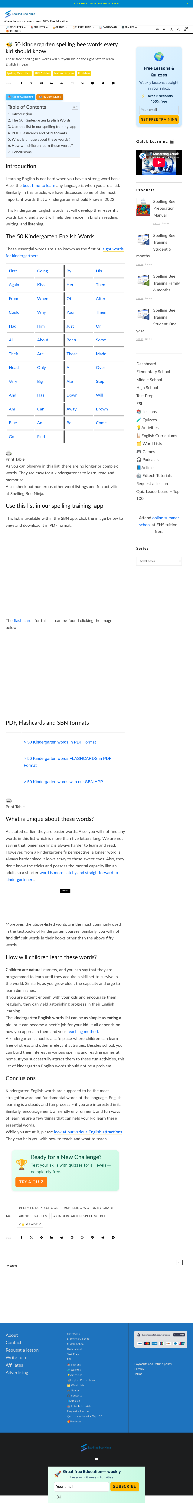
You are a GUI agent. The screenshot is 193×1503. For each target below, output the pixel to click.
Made (101, 354)
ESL (139, 404)
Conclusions (22, 152)
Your (71, 312)
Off (70, 299)
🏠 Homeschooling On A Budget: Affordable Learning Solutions (76, 902)
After (100, 299)
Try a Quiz (31, 1182)
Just (70, 326)
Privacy (139, 1368)
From (13, 299)
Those (72, 354)
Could (14, 312)
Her (70, 285)
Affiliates (14, 1365)
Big (40, 381)
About (42, 340)
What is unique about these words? (41, 139)
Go (11, 437)
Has (40, 395)
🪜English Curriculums (156, 436)
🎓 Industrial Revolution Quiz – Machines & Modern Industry (148, 1285)
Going (42, 271)
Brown (102, 409)
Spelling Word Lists (19, 73)
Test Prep (144, 396)
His (99, 271)
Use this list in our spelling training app (44, 127)
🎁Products (13, 31)
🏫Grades (58, 27)
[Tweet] (31, 83)
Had (12, 326)
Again (14, 285)
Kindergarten (34, 1216)
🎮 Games (145, 452)
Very (13, 381)
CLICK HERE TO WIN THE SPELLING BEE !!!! (96, 3)
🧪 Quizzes (146, 420)
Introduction (22, 114)
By (69, 271)
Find (41, 437)
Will (99, 395)
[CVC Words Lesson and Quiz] (12, 1285)
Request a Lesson (152, 484)
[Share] (21, 83)
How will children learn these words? (42, 146)
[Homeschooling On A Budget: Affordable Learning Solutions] (19, 902)
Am (12, 409)
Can (40, 409)
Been (71, 340)
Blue (13, 423)
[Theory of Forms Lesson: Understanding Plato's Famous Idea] (12, 1303)
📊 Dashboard (108, 27)
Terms (138, 1373)
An (39, 423)
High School (147, 388)
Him (41, 326)
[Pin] (41, 83)
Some (101, 340)
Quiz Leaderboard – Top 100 (84, 1416)
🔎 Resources (14, 27)
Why (41, 312)
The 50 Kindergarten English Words (41, 120)
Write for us (17, 1358)
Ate (70, 381)
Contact (13, 1343)
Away (72, 409)
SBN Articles (42, 73)
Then (100, 285)
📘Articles (145, 468)
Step (100, 381)
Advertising (17, 1373)
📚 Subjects (38, 27)
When (42, 299)
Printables (84, 73)
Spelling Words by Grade (90, 1207)
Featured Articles (64, 73)
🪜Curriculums (81, 27)
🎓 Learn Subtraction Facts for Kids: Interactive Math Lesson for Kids (148, 1303)
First (13, 271)
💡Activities (147, 428)
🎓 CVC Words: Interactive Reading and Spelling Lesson (56, 1285)
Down (72, 395)
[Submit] (61, 83)
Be (69, 423)
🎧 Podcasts (147, 460)
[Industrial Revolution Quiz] (106, 1285)
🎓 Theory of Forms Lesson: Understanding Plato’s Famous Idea (53, 1303)
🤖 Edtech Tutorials (154, 476)
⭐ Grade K (31, 1224)
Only (41, 368)
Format (60, 742)
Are (40, 354)
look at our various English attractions (88, 1132)
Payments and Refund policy (153, 1363)
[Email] (72, 83)
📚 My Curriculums (50, 97)
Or (98, 326)
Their (13, 354)
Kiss (41, 285)
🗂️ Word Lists (149, 444)
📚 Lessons (146, 412)
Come (101, 423)
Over (100, 368)
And (12, 395)
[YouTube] (164, 29)
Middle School (149, 380)
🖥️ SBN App (127, 27)
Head (14, 368)
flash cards (23, 621)
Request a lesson (22, 1350)
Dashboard (146, 364)
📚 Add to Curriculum (20, 97)
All (11, 340)
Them (101, 312)
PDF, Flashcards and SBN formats (39, 133)
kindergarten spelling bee (80, 1216)
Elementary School (39, 1207)
